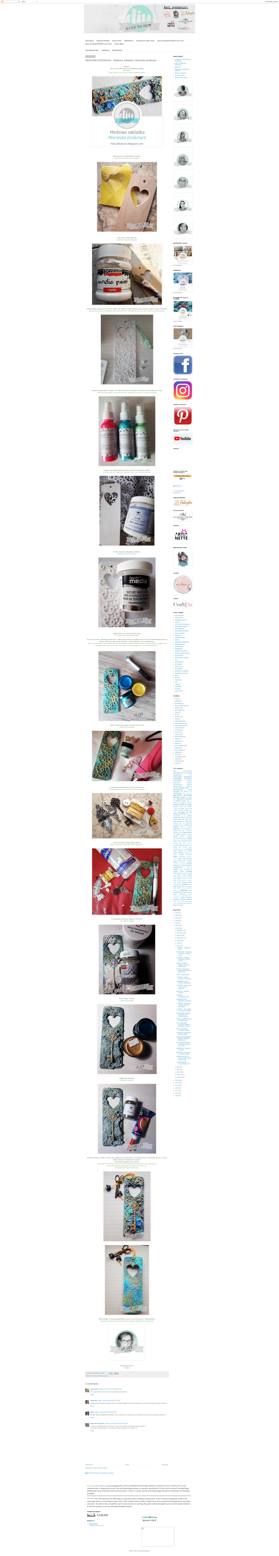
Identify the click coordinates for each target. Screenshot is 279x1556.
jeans (190, 828)
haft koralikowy (179, 721)
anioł (174, 802)
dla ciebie (176, 816)
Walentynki (176, 797)
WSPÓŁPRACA (128, 41)
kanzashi (177, 732)
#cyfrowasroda (179, 615)
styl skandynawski (181, 880)
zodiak (190, 901)
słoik (174, 886)
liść (180, 841)
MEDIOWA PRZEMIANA (182, 642)
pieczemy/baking (180, 745)
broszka (175, 806)
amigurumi (189, 801)
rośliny (175, 873)
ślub (181, 903)
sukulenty (189, 880)
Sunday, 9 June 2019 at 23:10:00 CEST (116, 1423)
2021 (177, 923)
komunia (189, 834)
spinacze (179, 878)
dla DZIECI (182, 814)
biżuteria (177, 677)
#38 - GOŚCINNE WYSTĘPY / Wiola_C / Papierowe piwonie (184, 1024)
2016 (177, 1085)
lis (178, 841)
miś (180, 847)
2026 (177, 913)
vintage (185, 892)
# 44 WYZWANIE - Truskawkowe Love (183, 1063)
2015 (177, 1088)
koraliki (175, 836)
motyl (190, 847)
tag (177, 886)
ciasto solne (188, 808)
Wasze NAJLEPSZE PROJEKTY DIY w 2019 (170, 41)
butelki (181, 806)
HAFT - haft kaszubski (183, 974)
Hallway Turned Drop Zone (96, 1525)
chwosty (182, 808)
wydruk (190, 894)
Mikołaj (190, 789)
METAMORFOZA (117, 50)
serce (178, 875)
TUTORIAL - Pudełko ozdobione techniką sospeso (183, 959)
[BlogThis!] (111, 1373)
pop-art (179, 863)
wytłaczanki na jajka (178, 896)
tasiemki (190, 886)
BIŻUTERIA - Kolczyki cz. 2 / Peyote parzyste (184, 1053)
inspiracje (178, 684)
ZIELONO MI (178, 669)
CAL (191, 775)
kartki (178, 834)
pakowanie (189, 854)
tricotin (177, 763)
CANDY (177, 622)
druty (176, 712)
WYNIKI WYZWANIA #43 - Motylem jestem (184, 1033)
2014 (177, 1090)
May (178, 1067)
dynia (183, 817)
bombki (182, 804)
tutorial (184, 890)
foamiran (175, 825)
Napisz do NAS (116, 41)
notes (175, 851)
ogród (190, 851)
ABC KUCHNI (179, 617)
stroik (174, 880)
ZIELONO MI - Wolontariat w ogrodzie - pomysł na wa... (184, 953)
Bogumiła (178, 67)
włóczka (182, 898)
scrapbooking (179, 756)
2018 (177, 1080)
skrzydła (189, 876)
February (179, 1074)
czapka (175, 810)
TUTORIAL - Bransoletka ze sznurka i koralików (184, 1009)
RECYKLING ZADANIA (182, 657)
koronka (182, 836)
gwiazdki (176, 827)
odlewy (185, 851)
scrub (174, 875)
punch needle (179, 750)
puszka (180, 869)
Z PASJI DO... (179, 666)
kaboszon (181, 830)
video (181, 892)
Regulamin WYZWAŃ (103, 41)
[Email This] (109, 1373)
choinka (189, 806)
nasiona (184, 849)
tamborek (181, 886)
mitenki (175, 847)
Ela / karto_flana (180, 75)
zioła (186, 901)
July (178, 943)
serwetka (183, 875)
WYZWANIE (178, 664)
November (180, 933)
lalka (182, 840)
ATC (176, 699)
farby (186, 821)
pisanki (180, 860)
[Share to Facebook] (116, 1373)
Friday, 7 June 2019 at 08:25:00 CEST (109, 1400)
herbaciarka (183, 826)
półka (184, 869)
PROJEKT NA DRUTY (181, 651)
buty (185, 806)
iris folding (178, 730)
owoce (175, 854)
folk (179, 825)
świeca (185, 903)
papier (175, 856)
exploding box (181, 821)
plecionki (177, 748)
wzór (186, 896)
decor (174, 812)
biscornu (189, 802)
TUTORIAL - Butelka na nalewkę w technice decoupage (183, 1005)
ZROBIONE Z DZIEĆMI (181, 671)
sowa (174, 878)
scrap (176, 754)
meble (186, 845)
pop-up (184, 863)
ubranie (190, 890)
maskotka (176, 845)
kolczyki (183, 834)
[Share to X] (113, 1373)
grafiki (186, 825)
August (179, 940)
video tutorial (179, 691)
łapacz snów (176, 903)
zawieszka (189, 899)
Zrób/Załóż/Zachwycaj (181, 673)
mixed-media (93, 1376)
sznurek (184, 882)
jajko (187, 829)
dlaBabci (189, 815)
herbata (190, 826)
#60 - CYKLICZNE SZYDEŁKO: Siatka (183, 1029)
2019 (177, 928)
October (179, 935)
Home (127, 1465)
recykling (177, 689)
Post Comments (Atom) (100, 1468)
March (179, 1072)
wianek (175, 894)
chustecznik (176, 808)
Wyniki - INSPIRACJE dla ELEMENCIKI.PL (184, 1019)
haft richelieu (179, 728)
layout (174, 841)
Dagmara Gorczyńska (97, 1423)
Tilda (184, 793)
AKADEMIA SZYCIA (181, 620)
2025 (177, 915)
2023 (177, 920)
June (178, 945)
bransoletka (188, 804)
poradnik (189, 864)
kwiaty (190, 838)
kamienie (175, 832)
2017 (177, 1083)
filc (176, 714)
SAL (176, 660)
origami (177, 739)
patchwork (178, 741)
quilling (177, 752)
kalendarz (189, 830)
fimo (184, 823)
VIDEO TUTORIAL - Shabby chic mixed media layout (183, 965)
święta (181, 905)
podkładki (175, 862)
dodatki (175, 817)
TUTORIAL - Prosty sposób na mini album (184, 978)
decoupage (178, 710)
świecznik (176, 905)
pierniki (175, 860)
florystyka (189, 823)
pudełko (175, 869)
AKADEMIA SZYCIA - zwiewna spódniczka (184, 982)
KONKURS (178, 635)
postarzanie (176, 865)
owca (190, 852)
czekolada (180, 810)
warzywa (189, 892)
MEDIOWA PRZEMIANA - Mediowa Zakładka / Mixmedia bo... (184, 1038)
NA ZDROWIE (179, 646)
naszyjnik (189, 849)
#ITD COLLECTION (182, 771)
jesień (175, 830)
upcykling (176, 892)
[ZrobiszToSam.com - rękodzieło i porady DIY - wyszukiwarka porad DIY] (149, 1522)
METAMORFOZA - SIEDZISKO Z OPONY (184, 1000)
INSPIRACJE (105, 50)
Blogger (147, 1551)
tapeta (185, 886)
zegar (174, 901)
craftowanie (178, 680)
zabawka (189, 898)
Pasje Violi (93, 1389)
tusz (179, 890)
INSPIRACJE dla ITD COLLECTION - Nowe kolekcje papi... (184, 1058)
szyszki (190, 884)
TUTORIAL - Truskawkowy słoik (183, 995)
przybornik (189, 867)
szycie (177, 759)
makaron (189, 841)
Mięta (92, 1412)
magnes (184, 841)
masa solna (182, 843)
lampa (185, 840)
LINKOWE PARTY (180, 638)
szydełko (177, 761)
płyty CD (189, 869)
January (179, 1077)
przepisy (189, 865)
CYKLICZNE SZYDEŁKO (182, 624)
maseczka (189, 843)
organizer (181, 852)
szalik (179, 882)
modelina (185, 847)
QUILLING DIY (179, 655)
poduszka (182, 862)
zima (182, 901)
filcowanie (178, 717)
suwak (174, 882)
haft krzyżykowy (179, 723)
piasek (180, 858)
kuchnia (180, 838)
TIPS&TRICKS (179, 662)
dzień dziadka (177, 819)
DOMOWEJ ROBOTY (181, 626)
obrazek (180, 851)
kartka (185, 832)
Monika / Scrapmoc (180, 73)
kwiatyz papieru (177, 840)
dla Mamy (189, 814)
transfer (179, 888)
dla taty (183, 815)
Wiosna (183, 797)
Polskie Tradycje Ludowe (182, 653)
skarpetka (179, 876)
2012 (177, 1095)
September (180, 938)
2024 (177, 918)
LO (191, 788)
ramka (182, 871)
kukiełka (185, 838)
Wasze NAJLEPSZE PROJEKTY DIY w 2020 (98, 44)
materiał (181, 845)
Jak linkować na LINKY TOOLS (145, 41)
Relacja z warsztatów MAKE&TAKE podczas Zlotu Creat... (184, 970)
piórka (184, 860)
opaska (175, 852)
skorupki (184, 876)
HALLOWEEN (177, 780)
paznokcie (189, 856)
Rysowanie (178, 703)
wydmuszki (182, 894)
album (177, 675)
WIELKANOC (177, 795)
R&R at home (93, 1524)
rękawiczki (180, 873)
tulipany (175, 890)
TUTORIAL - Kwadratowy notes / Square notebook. (184, 987)
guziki (190, 825)
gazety (182, 825)
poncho (175, 863)
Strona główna (89, 41)
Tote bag (189, 793)
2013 (177, 1093)
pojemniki (189, 862)
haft (176, 682)
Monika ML (93, 1400)
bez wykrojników (181, 802)
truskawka (189, 888)
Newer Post (89, 1465)
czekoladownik (188, 810)
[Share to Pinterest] (118, 1373)
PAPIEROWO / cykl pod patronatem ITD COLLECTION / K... (183, 1015)
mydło (179, 849)
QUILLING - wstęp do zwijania (183, 991)
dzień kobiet (185, 819)
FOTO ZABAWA (179, 629)
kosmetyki (189, 836)
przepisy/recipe (177, 867)
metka (190, 845)
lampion (190, 840)
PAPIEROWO (179, 649)
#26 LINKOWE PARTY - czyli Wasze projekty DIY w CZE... (184, 1044)
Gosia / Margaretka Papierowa (180, 64)
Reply (92, 1394)
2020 (177, 925)
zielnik (178, 901)
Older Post (165, 1465)
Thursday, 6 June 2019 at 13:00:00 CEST (110, 1389)
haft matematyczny (180, 725)
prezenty (183, 865)
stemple (185, 878)
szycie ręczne (177, 884)
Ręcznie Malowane (180, 705)
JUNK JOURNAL (180, 633)
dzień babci (189, 817)
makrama (177, 734)
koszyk (175, 838)
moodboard (178, 686)
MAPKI (177, 640)
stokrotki (190, 878)
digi (187, 812)
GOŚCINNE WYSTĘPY (92, 50)
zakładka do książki (103, 1376)
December (180, 930)
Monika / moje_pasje (181, 77)
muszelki (175, 849)
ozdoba (181, 854)
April (178, 1069)
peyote (177, 743)
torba (174, 888)
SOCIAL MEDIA (119, 44)
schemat (186, 873)
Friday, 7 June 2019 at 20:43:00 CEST (105, 1412)
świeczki (189, 903)
